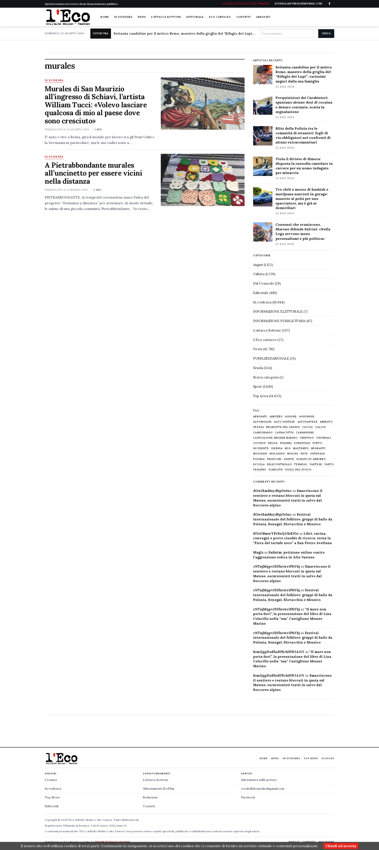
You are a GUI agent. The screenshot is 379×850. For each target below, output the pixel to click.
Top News (311, 758)
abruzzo (276, 416)
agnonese (307, 416)
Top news (260, 396)
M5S (288, 448)
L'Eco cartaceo (265, 340)
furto (317, 443)
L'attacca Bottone (166, 16)
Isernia (276, 448)
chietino (307, 437)
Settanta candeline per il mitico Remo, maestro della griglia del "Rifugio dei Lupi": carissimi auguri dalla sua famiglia (185, 33)
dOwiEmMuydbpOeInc (272, 491)
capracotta (284, 432)
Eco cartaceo (220, 16)
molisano (277, 453)
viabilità (275, 469)
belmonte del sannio (283, 427)
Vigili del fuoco (298, 469)
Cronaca (51, 780)
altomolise (262, 421)
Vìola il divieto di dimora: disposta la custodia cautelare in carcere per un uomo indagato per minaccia (304, 166)
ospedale (317, 453)
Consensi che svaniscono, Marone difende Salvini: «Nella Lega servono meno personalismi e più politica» (302, 231)
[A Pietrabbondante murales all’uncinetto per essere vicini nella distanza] (202, 180)
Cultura (259, 274)
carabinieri (305, 432)
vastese (315, 464)
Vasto (329, 464)
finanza (286, 443)
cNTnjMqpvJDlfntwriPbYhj (276, 566)
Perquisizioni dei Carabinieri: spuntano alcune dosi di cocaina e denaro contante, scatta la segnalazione (303, 104)
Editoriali (51, 806)
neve (304, 453)
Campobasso (263, 432)
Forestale (302, 443)
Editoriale (195, 16)
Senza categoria (266, 377)
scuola (259, 464)
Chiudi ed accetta (340, 846)
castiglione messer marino (275, 437)
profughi (274, 459)
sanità (289, 459)
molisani (260, 453)
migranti (318, 448)
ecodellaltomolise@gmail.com (262, 789)
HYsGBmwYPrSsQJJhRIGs (276, 533)
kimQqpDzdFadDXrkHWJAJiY (278, 652)
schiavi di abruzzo (311, 459)
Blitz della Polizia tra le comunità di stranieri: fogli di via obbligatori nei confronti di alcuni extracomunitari (303, 135)
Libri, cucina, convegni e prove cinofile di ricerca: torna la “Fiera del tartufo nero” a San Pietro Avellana (292, 538)
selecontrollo (279, 464)
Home (104, 16)
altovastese (307, 421)
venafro (259, 469)
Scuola (258, 368)
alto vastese (284, 421)
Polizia (259, 459)
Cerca (326, 33)
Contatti (243, 16)
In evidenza (123, 16)
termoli (300, 464)
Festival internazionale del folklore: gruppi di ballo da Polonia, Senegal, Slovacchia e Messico (292, 519)
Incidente (261, 448)
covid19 (259, 443)
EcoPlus (328, 758)
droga (273, 443)
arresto (326, 421)
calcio (320, 427)
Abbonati (263, 16)
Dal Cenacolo (263, 283)
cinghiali (323, 437)
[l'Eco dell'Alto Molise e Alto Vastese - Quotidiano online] (68, 17)
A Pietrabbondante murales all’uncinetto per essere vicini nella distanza (93, 173)
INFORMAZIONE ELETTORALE (278, 311)
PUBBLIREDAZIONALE (271, 358)
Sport (257, 386)
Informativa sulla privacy (259, 780)
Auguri (258, 265)
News (142, 16)
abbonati (260, 416)
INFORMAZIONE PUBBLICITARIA (279, 321)
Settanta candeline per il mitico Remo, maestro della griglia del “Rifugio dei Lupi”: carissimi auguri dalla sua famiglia (303, 74)
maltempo (301, 448)
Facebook (248, 797)
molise (292, 453)
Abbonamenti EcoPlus (158, 789)
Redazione (150, 797)
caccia (307, 427)
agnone (291, 416)
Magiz (258, 552)
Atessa (258, 427)
